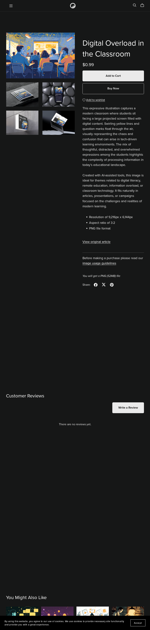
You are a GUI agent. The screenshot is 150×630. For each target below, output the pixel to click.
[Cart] (144, 5)
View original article (96, 242)
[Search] (134, 5)
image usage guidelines (99, 263)
